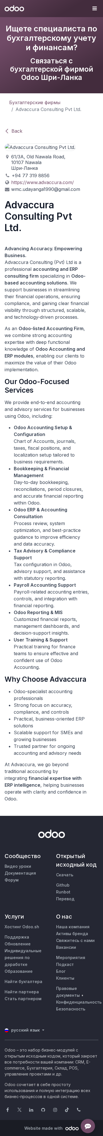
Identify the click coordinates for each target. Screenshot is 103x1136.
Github (63, 885)
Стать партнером (23, 998)
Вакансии (66, 947)
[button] (94, 8)
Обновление (18, 943)
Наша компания (73, 926)
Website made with (44, 1128)
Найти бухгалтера (23, 981)
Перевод (65, 898)
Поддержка (17, 937)
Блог (61, 971)
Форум (12, 879)
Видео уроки (18, 866)
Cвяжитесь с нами (75, 940)
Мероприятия (70, 957)
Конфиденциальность (79, 1002)
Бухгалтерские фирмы (34, 102)
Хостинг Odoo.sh (22, 926)
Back (16, 131)
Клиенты (65, 978)
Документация (20, 873)
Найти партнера (22, 991)
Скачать (64, 874)
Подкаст (65, 964)
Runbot (63, 891)
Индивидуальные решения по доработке (23, 957)
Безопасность (70, 1008)
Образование (19, 971)
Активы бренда (72, 933)
